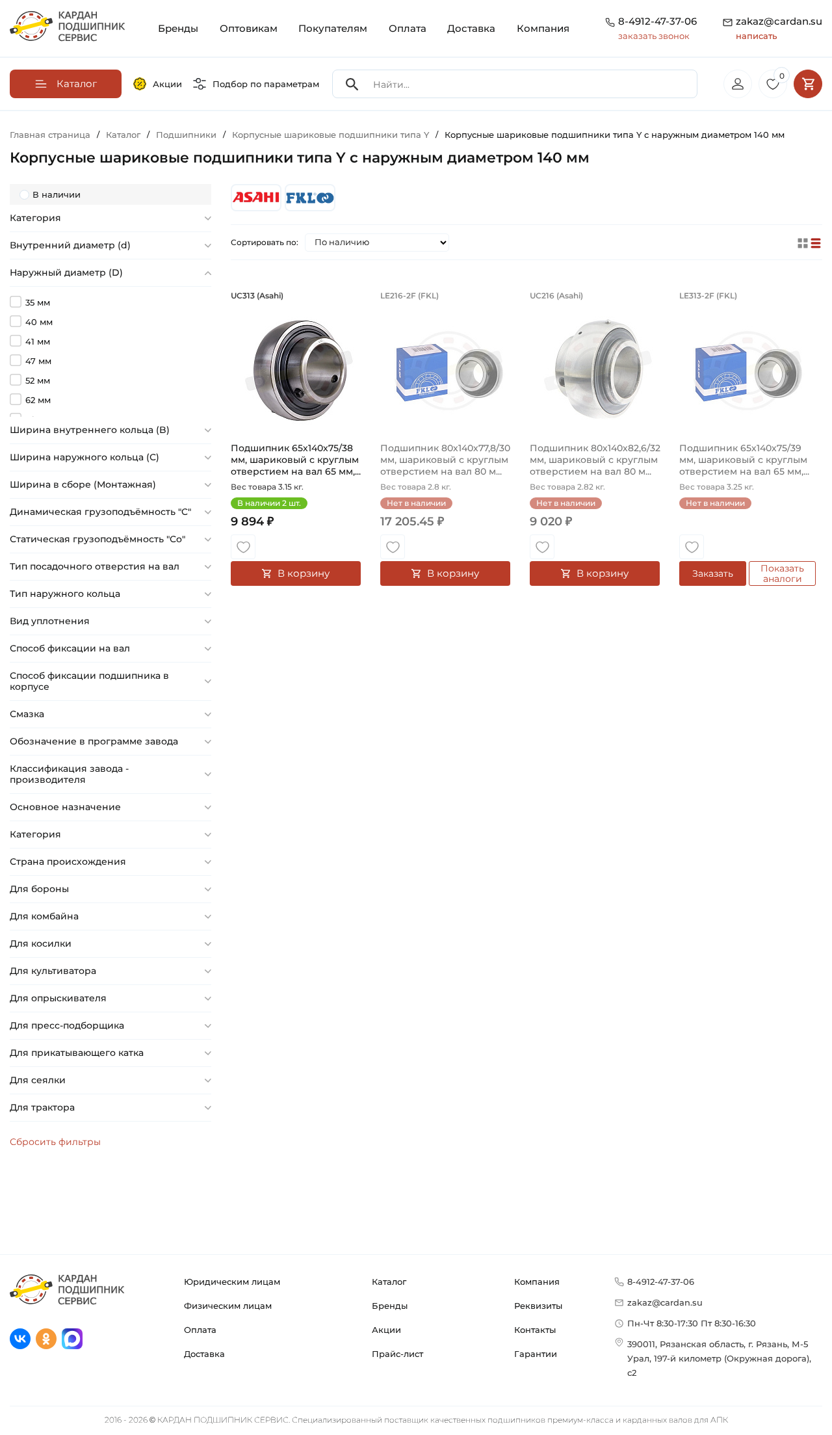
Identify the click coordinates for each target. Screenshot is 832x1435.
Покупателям (332, 28)
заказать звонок (654, 36)
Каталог (389, 1281)
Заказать (712, 573)
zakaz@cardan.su (779, 28)
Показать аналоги (782, 573)
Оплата (407, 28)
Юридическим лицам (232, 1281)
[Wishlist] (243, 546)
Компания (543, 28)
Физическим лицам (228, 1305)
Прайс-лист (397, 1354)
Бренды (178, 28)
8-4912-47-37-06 (657, 21)
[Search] (352, 84)
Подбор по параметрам (266, 84)
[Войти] (737, 84)
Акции (167, 84)
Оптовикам (249, 28)
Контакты (535, 1329)
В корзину (304, 573)
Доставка (471, 28)
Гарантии (535, 1354)
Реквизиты (538, 1305)
